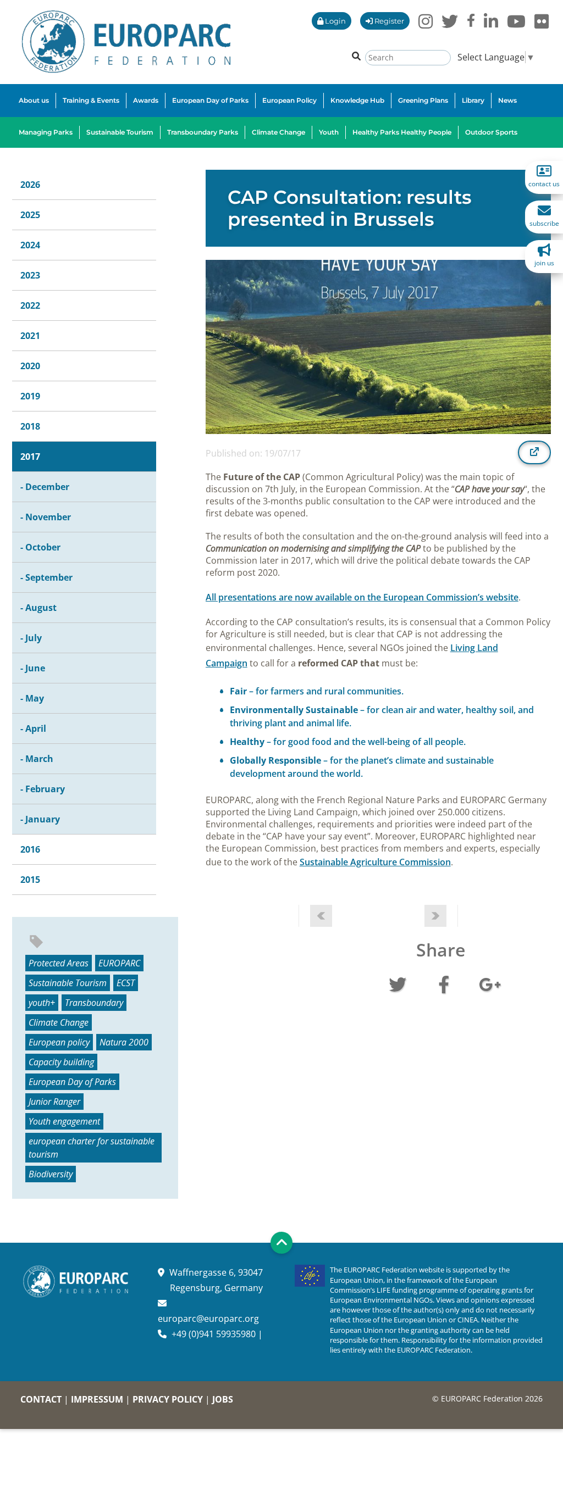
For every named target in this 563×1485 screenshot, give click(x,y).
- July (31, 638)
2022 (30, 305)
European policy (59, 1042)
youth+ (42, 1003)
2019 (30, 396)
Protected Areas (59, 963)
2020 (30, 366)
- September (46, 577)
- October (40, 547)
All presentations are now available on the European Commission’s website (362, 597)
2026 (30, 185)
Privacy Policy (168, 1399)
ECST (126, 983)
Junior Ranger (54, 1101)
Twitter (397, 983)
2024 (30, 245)
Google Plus (490, 983)
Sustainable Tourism (68, 983)
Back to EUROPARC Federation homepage (126, 42)
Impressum (97, 1399)
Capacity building (61, 1062)
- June (32, 668)
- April (33, 728)
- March (36, 759)
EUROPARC (119, 963)
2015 (30, 880)
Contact (41, 1399)
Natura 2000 (124, 1042)
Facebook (443, 983)
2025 (30, 215)
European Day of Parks (72, 1082)
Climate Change (59, 1022)
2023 (30, 275)
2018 (30, 426)
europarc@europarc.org (208, 1318)
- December (44, 487)
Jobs (222, 1399)
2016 (30, 849)
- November (45, 517)
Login (334, 20)
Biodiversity (51, 1174)
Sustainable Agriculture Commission (375, 862)
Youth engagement (64, 1121)
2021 (30, 336)
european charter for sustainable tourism (91, 1147)
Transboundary (94, 1003)
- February (42, 789)
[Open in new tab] (534, 452)
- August (38, 608)
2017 (30, 456)
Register (388, 20)
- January (40, 819)
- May (32, 698)
